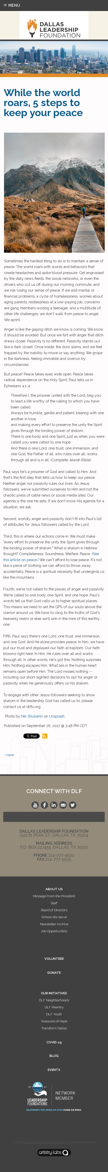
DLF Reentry (54, 1007)
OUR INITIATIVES (54, 993)
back (10, 755)
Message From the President (54, 896)
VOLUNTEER (54, 959)
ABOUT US (54, 889)
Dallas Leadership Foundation (42, 1142)
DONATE (54, 973)
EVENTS (54, 1070)
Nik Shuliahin (32, 716)
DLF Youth (54, 1014)
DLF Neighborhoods (54, 1000)
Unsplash (57, 716)
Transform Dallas (54, 1028)
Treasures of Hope (54, 1021)
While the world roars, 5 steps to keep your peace (43, 102)
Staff (54, 903)
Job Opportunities (54, 931)
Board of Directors (54, 910)
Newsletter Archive (54, 924)
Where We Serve (54, 917)
